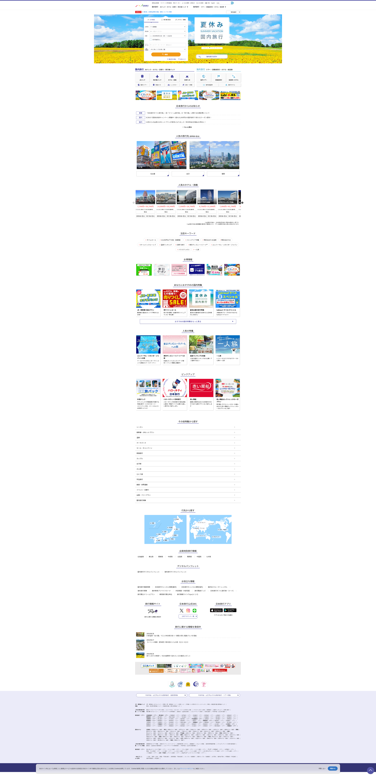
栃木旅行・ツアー (220, 717)
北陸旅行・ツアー (151, 719)
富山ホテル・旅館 (151, 733)
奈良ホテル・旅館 (234, 735)
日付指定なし (156, 40)
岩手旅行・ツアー (186, 715)
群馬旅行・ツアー (231, 717)
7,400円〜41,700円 (228, 206)
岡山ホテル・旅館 (216, 736)
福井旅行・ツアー (185, 719)
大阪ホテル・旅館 (211, 735)
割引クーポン (176, 3)
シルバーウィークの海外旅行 (171, 745)
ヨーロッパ (202, 522)
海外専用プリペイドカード (161, 590)
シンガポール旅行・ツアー (181, 751)
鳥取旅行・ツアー (196, 724)
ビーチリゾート (201, 535)
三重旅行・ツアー (196, 720)
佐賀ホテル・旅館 (200, 738)
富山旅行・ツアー (162, 719)
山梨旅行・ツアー (209, 719)
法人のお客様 (199, 3)
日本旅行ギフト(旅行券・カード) (222, 590)
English (213, 3)
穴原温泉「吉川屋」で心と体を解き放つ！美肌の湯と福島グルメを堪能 (171, 635)
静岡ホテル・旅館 (228, 733)
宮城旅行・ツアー (197, 715)
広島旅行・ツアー (185, 724)
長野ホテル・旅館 (213, 733)
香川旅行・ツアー (231, 722)
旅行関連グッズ (200, 590)
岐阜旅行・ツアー (174, 720)
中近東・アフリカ (199, 528)
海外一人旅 (155, 756)
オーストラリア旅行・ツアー (197, 753)
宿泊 (145, 212)
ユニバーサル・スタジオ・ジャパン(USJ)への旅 (178, 709)
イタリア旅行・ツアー (160, 749)
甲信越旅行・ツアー (197, 719)
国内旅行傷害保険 (144, 587)
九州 (153, 537)
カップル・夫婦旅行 (190, 756)
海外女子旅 (221, 756)
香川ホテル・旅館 (190, 736)
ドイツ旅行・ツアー (200, 749)
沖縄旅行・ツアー (231, 726)
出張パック (181, 704)
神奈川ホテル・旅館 (163, 731)
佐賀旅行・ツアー (162, 726)
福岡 (223, 174)
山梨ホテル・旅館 (190, 733)
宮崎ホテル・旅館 (151, 740)
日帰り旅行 (226, 709)
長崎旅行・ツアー (174, 726)
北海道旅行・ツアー (151, 715)
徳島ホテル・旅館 (167, 736)
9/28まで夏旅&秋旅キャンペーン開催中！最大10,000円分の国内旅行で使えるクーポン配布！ (179, 117)
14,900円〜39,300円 (166, 206)
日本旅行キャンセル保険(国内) (166, 587)
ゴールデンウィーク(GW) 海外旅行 (226, 744)
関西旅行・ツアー (208, 720)
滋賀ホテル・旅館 (189, 735)
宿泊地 (146, 31)
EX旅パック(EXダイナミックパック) (196, 704)
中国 (159, 534)
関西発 (189, 556)
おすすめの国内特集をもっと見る (188, 321)
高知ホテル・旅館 (178, 736)
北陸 (165, 531)
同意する (332, 768)
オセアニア (216, 537)
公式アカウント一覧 (188, 616)
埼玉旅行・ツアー (186, 717)
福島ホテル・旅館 (229, 729)
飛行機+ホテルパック (152, 711)
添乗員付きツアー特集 (152, 744)
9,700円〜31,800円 (207, 206)
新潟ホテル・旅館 (201, 733)
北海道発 (141, 556)
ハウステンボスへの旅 (199, 709)
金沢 (188, 174)
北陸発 (180, 556)
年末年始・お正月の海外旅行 (188, 745)
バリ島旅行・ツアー (151, 753)
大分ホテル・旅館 (234, 738)
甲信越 (170, 527)
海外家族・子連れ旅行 (177, 756)
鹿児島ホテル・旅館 (163, 740)
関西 (166, 540)
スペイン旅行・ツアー (174, 749)
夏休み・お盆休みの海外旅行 (154, 745)
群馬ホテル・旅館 (220, 731)
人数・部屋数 (146, 49)
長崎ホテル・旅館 (211, 738)
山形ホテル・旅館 (218, 729)
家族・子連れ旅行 (164, 756)
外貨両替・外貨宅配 (183, 590)
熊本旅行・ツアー (185, 726)
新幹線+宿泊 (140, 216)
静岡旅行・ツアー (162, 720)
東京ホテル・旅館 (151, 731)
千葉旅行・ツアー (197, 717)
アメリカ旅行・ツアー (174, 753)
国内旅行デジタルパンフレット (149, 572)
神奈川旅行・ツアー (174, 717)
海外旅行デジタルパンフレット (175, 572)
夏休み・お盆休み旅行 (183, 711)
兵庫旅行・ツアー (162, 722)
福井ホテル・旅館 (174, 733)
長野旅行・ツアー (231, 719)
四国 (159, 540)
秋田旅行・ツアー (209, 715)
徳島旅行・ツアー (209, 722)
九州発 (208, 556)
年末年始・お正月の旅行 (218, 711)
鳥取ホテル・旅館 (151, 738)
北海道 (177, 519)
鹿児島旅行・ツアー (220, 726)
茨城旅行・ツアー (209, 717)
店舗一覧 (207, 3)
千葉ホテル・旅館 (186, 731)
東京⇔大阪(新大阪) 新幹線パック (216, 704)
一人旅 (148, 756)
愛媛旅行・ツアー (151, 724)
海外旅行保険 (142, 590)
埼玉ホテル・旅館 (175, 731)
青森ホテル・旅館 (172, 729)
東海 (172, 539)
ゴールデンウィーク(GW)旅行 (167, 711)
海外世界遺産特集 (210, 744)
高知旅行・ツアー (220, 722)
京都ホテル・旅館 (200, 735)
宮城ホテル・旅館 (195, 729)
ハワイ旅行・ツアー (219, 751)
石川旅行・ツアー (174, 719)
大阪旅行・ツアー (151, 722)
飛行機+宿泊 (150, 216)
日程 (146, 35)
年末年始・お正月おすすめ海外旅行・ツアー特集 (214, 695)
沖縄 (153, 523)
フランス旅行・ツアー (187, 749)
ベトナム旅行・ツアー (196, 751)
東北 (177, 529)
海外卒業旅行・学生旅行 (152, 758)
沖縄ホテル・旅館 (178, 740)
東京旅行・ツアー (162, 717)
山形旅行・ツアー (220, 715)
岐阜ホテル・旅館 (151, 735)
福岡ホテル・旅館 (189, 738)
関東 (175, 535)
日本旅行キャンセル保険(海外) (192, 587)
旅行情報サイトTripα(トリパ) (187, 594)
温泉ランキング (217, 709)
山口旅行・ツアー (219, 724)
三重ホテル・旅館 (174, 735)
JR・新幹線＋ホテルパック (153, 704)
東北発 (151, 556)
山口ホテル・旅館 (174, 738)
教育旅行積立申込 (166, 594)
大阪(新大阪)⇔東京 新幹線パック (171, 706)
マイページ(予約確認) (166, 3)
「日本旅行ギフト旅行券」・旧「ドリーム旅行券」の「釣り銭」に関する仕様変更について (178, 113)
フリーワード (146, 45)
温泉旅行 (209, 709)
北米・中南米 (222, 529)
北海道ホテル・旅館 (156, 729)
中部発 (170, 556)
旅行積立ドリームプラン (146, 594)
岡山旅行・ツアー (174, 724)
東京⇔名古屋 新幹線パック (153, 706)
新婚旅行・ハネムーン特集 (197, 744)
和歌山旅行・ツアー (185, 722)
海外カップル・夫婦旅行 (203, 756)
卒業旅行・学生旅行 (231, 756)
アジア (212, 524)
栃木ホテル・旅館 (209, 731)
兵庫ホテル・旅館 (223, 735)
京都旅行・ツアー (230, 720)
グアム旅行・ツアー (231, 751)
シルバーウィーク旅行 (197, 711)
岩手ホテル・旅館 (183, 729)
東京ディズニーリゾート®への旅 (155, 709)
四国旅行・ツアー (197, 722)
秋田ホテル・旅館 (206, 729)
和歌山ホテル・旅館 (151, 736)
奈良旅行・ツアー (174, 722)
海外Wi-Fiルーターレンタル (217, 587)
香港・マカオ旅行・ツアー (153, 751)
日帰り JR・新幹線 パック (170, 704)
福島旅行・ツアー (231, 715)
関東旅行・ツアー (151, 717)
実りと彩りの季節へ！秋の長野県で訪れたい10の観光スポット (168, 656)
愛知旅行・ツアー (185, 720)
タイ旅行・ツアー (167, 751)
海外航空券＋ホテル (182, 744)
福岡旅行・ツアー (151, 726)
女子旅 (214, 756)
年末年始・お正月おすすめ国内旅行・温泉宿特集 (162, 695)
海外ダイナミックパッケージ (167, 744)
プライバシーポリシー (186, 768)
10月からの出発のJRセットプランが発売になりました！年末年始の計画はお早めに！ (176, 122)
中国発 (199, 556)
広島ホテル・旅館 (228, 736)
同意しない (322, 768)
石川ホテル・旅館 (162, 733)
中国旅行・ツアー (162, 724)
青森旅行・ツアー (175, 715)
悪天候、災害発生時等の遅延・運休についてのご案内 (158, 12)
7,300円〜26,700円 (187, 206)
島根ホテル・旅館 (162, 738)
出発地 (146, 26)
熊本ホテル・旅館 (223, 738)
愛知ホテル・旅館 (162, 735)
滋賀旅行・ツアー (219, 720)
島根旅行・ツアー (208, 724)
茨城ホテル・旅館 (197, 731)
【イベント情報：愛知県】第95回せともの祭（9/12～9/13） (167, 642)
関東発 (160, 556)
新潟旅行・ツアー (220, 719)
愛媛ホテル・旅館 (201, 736)
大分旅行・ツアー (196, 726)
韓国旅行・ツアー (218, 749)
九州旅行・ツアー (230, 724)
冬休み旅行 (208, 711)
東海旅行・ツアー (151, 720)
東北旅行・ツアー (163, 715)
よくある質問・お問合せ (188, 3)
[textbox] (223, 2)
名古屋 (152, 174)
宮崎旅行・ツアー (208, 726)
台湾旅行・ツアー (229, 749)
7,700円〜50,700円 (145, 206)
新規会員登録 (155, 3)
